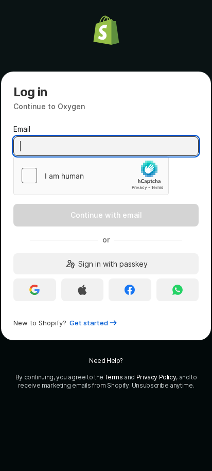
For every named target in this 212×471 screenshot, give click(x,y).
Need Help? (106, 360)
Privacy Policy (156, 377)
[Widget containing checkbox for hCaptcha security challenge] (91, 175)
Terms (113, 377)
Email (21, 129)
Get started (88, 323)
